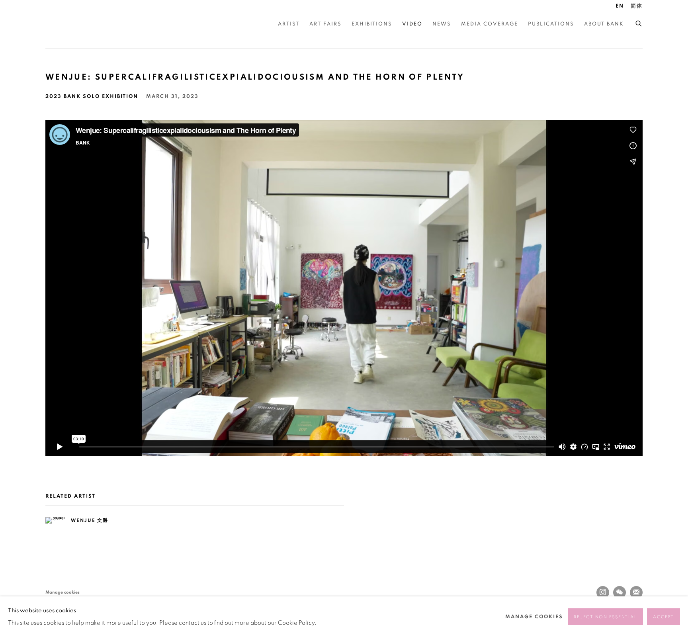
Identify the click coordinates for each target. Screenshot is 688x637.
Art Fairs (325, 24)
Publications (551, 24)
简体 (637, 6)
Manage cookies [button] (62, 592)
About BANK (604, 24)
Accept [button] (663, 617)
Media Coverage (489, 24)
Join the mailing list (636, 592)
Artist (288, 24)
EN (620, 6)
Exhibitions (372, 24)
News (441, 24)
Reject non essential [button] (605, 617)
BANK (69, 24)
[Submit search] (639, 22)
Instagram (602, 592)
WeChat (619, 592)
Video (412, 24)
